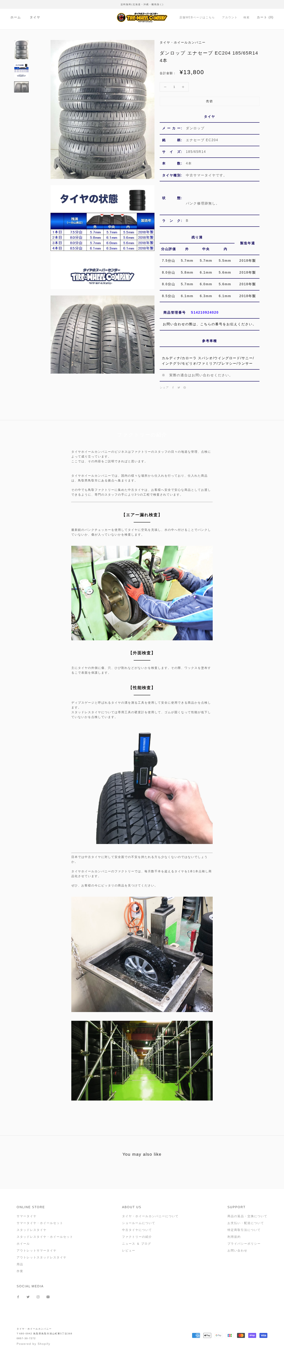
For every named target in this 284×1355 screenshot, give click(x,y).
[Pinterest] (184, 387)
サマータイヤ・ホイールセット (40, 1223)
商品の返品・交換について (247, 1216)
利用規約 (234, 1236)
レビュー (128, 1250)
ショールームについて (138, 1223)
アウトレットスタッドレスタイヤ (42, 1257)
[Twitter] (179, 387)
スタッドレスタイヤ (32, 1230)
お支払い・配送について (245, 1223)
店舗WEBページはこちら (197, 17)
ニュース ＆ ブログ (136, 1243)
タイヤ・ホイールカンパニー (34, 1329)
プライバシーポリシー (244, 1243)
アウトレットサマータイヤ (37, 1250)
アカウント (230, 17)
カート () (265, 17)
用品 (20, 1264)
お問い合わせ (237, 1250)
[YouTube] (48, 1296)
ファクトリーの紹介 (137, 1236)
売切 (209, 101)
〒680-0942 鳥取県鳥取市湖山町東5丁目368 (44, 1333)
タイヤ (35, 17)
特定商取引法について (244, 1230)
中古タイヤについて (137, 1230)
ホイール (23, 1243)
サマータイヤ (27, 1216)
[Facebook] (173, 387)
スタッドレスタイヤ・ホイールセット (45, 1236)
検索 (246, 17)
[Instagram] (38, 1296)
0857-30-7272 (26, 1338)
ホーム (15, 17)
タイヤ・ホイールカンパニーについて (150, 1216)
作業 (20, 1271)
